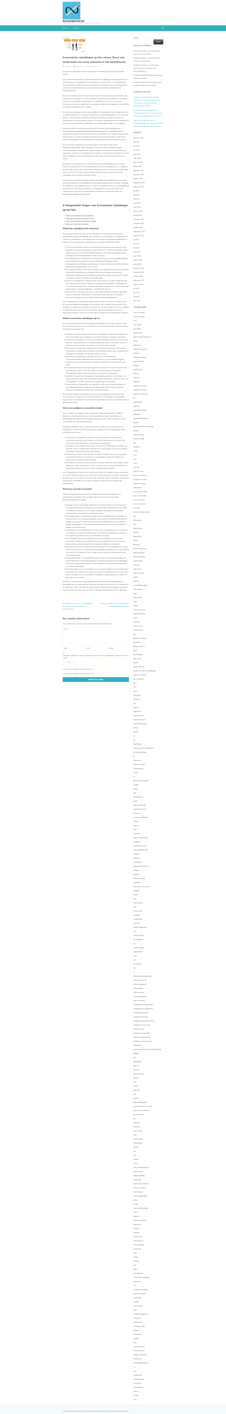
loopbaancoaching (139, 846)
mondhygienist (138, 939)
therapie (136, 1233)
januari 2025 (137, 215)
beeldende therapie (139, 410)
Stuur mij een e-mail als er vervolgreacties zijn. (78, 669)
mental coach (137, 911)
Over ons (66, 28)
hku (134, 703)
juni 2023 (136, 293)
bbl (134, 398)
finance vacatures (139, 610)
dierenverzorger (138, 553)
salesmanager (138, 1143)
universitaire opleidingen (141, 1277)
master (135, 895)
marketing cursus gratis (141, 887)
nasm (135, 956)
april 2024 (136, 252)
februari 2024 (137, 260)
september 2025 (139, 183)
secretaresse (137, 1172)
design (135, 541)
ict (134, 756)
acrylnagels (137, 329)
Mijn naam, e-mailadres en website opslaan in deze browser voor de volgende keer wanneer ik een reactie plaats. (96, 657)
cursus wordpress (139, 504)
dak (134, 516)
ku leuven (136, 813)
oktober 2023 (138, 276)
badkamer (136, 382)
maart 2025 (137, 207)
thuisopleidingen (139, 1245)
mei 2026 (136, 150)
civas (134, 459)
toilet (135, 1253)
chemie (135, 451)
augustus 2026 (138, 138)
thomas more (137, 1237)
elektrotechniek (138, 573)
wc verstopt (137, 1383)
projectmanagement (140, 1102)
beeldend (136, 406)
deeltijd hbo (137, 536)
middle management (140, 927)
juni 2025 (136, 195)
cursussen (136, 508)
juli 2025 (136, 191)
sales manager (138, 1139)
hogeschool (137, 711)
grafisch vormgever (139, 675)
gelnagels (136, 642)
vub (134, 1371)
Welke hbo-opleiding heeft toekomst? (80, 216)
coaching (136, 467)
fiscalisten (136, 622)
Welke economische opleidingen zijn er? (80, 218)
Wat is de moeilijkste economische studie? (81, 221)
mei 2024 (136, 248)
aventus (136, 374)
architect (136, 353)
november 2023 (138, 272)
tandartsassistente (139, 1220)
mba (134, 899)
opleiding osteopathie (140, 1017)
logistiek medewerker (140, 838)
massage (136, 891)
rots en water (138, 1131)
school (135, 1163)
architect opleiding (139, 357)
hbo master (137, 695)
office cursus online (140, 980)
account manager (139, 313)
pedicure (136, 1066)
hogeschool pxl (138, 716)
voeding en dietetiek (140, 1355)
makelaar (136, 854)
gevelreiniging (138, 655)
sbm (134, 1155)
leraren (135, 825)
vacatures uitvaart (139, 1294)
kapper (135, 789)
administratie (137, 333)
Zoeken (136, 38)
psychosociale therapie (141, 1110)
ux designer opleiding (140, 1290)
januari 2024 (137, 264)
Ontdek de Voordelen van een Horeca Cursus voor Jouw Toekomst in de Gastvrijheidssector (146, 68)
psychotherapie (138, 1115)
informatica (137, 760)
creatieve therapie (139, 484)
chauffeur (136, 447)
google (135, 663)
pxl (134, 1119)
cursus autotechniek (140, 492)
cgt (134, 443)
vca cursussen (138, 1306)
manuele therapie (139, 878)
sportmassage (138, 1192)
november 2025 (138, 175)
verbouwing (137, 1322)
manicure (136, 874)
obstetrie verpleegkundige (142, 976)
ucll (134, 1265)
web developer (138, 1387)
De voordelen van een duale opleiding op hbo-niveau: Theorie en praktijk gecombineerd (78, 606)
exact (135, 593)
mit (134, 931)
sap (134, 1151)
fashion (135, 606)
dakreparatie (137, 520)
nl (134, 972)
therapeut (136, 1229)
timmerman (137, 1249)
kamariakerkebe (79, 66)
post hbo (136, 1090)
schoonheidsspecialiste (141, 1167)
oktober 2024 (138, 227)
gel (134, 634)
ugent (135, 1269)
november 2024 (138, 223)
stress (135, 1200)
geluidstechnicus (139, 646)
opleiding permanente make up (143, 1021)
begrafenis (136, 414)
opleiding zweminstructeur (142, 1041)
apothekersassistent (140, 349)
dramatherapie (138, 561)
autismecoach (137, 370)
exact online (137, 598)
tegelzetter (137, 1224)
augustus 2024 (138, 236)
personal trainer (138, 1074)
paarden (136, 1053)
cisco (135, 455)
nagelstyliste (137, 952)
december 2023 (138, 268)
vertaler (136, 1330)
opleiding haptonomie (140, 1013)
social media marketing (140, 1184)
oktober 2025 (138, 179)
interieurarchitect (139, 764)
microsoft (136, 923)
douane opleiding (139, 557)
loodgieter (136, 842)
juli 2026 (136, 142)
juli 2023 (136, 289)
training (136, 1261)
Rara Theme (105, 1411)
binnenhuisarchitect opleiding (143, 427)
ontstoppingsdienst (140, 996)
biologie (136, 431)
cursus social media (139, 496)
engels (135, 577)
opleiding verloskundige (141, 1033)
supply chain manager (140, 1208)
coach (135, 463)
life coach (136, 834)
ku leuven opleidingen (140, 817)
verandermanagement (140, 1314)
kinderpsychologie (139, 805)
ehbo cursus (137, 569)
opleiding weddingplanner (142, 1037)
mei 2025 (136, 199)
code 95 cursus (138, 471)
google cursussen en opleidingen (144, 671)
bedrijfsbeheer (138, 402)
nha (134, 968)
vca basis (136, 1302)
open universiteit (139, 1001)
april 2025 (136, 203)
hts (134, 740)
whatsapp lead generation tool (144, 97)
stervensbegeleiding (140, 1196)
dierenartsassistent (139, 549)
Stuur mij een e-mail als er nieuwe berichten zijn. (79, 674)
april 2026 (136, 154)
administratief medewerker (142, 337)
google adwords (138, 667)
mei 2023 (136, 297)
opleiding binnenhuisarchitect (143, 1005)
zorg (134, 1400)
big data (136, 422)
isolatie (135, 773)
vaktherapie (137, 1298)
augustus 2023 (138, 284)
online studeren (138, 992)
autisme (136, 365)
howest (136, 732)
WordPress (125, 1411)
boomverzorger (138, 435)
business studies (138, 439)
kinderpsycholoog (139, 809)
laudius (135, 821)
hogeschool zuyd (139, 720)
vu (134, 1367)
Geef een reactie (93, 66)
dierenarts (136, 545)
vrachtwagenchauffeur (141, 1363)
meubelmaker (138, 919)
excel (135, 602)
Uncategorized (138, 1273)
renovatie (136, 1123)
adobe (135, 341)
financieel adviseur (139, 614)
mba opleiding (138, 903)
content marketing (139, 475)
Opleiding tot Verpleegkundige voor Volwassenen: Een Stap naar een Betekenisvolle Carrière (146, 103)
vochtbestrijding (138, 1347)
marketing (136, 882)
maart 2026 (137, 158)
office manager (138, 988)
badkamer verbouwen (140, 394)
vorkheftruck (137, 1359)
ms (134, 944)
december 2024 (138, 219)
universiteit (137, 1281)
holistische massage (140, 724)
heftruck (136, 699)
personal (136, 1070)
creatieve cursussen (140, 479)
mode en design (138, 935)
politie (135, 1086)
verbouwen (137, 1318)
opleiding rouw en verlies (141, 1025)
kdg (134, 793)
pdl (134, 1058)
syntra (135, 1212)
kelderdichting (138, 797)
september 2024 (139, 232)
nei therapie (137, 964)
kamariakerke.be (73, 21)
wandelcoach (137, 1375)
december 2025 (138, 170)
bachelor (136, 378)
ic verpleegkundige (139, 752)
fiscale (135, 618)
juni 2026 (136, 146)
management (137, 862)
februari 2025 (137, 211)
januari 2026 (137, 166)
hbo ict (135, 691)
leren (135, 830)
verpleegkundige (139, 1326)
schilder (136, 1159)
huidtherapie (137, 744)
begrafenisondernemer (141, 418)
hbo (134, 687)
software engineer (139, 1188)
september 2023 (139, 280)
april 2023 (136, 301)
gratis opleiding (138, 679)
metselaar (136, 915)
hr (134, 736)
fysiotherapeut (138, 630)
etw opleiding (138, 589)
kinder (135, 801)
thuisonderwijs (138, 1241)
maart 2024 (137, 256)
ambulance (137, 345)
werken (135, 1391)
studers (136, 1204)
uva (134, 1286)
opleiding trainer (138, 1029)
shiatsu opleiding (139, 1176)
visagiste (136, 1338)
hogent (135, 707)
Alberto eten (138, 120)
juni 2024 (136, 244)
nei (134, 960)
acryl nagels (137, 325)
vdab (134, 1310)
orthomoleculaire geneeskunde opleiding (147, 1049)
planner (136, 1078)
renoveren (136, 1127)
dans (134, 524)
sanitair (135, 1147)
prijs (134, 1094)
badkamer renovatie (140, 386)
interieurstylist (138, 768)
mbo (134, 907)
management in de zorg (141, 866)
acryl (135, 321)
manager (136, 870)
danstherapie (137, 528)
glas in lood (137, 659)
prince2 (135, 1098)
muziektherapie (138, 948)
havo (135, 683)
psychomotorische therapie (142, 1106)
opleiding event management (143, 1009)
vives (135, 1343)
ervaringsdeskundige (140, 585)
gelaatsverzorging (139, 638)
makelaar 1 (137, 858)
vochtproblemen (139, 1351)
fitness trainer (138, 626)
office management (139, 984)
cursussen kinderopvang (141, 512)
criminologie (137, 488)
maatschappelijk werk (140, 850)
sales (135, 1135)
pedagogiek (137, 1062)
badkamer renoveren (140, 390)
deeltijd (135, 532)
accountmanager (139, 317)
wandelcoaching (138, 1379)
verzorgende (137, 1334)
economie (136, 565)
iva (134, 777)
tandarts (136, 1216)
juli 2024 (136, 240)
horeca (135, 728)
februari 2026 (137, 162)
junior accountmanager (141, 781)
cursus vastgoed (138, 500)
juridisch (136, 785)
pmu (134, 1082)
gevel (135, 650)
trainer (135, 1257)
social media (137, 1180)
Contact (76, 28)
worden (136, 1395)
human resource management (143, 748)
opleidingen (137, 1045)
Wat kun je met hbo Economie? (77, 224)
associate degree (139, 361)
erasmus (136, 581)
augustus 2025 (138, 187)
